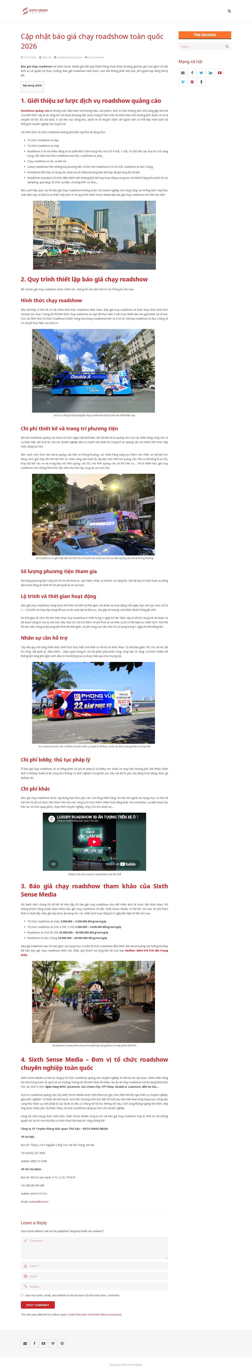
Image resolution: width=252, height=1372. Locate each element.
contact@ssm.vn (38, 1201)
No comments (96, 57)
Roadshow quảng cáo (70, 57)
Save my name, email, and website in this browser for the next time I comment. (72, 1295)
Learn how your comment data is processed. (95, 1314)
